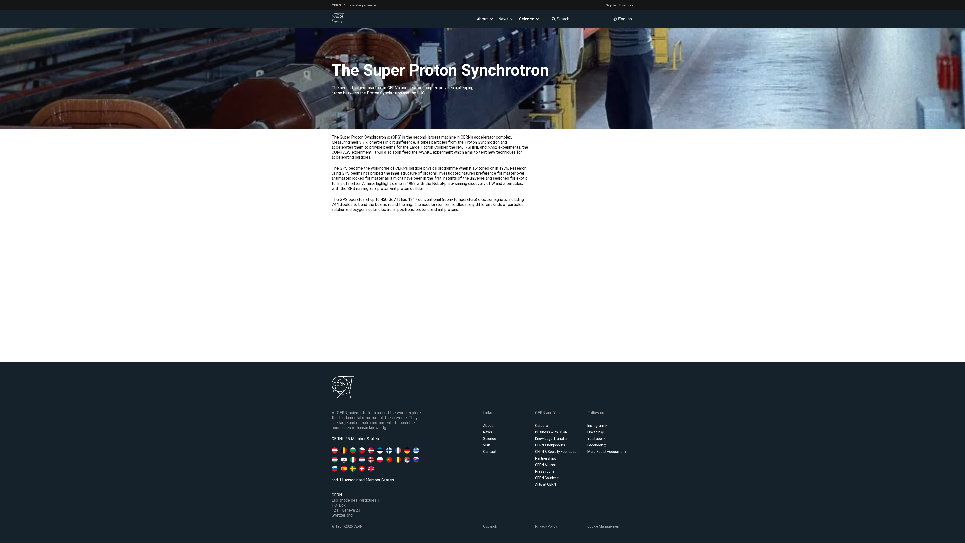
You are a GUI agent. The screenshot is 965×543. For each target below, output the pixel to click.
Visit (486, 445)
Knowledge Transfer (551, 439)
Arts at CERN (545, 484)
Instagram (596, 426)
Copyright (491, 526)
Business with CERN (551, 432)
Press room (544, 471)
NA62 (492, 147)
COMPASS (341, 152)
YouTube (595, 439)
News (487, 432)
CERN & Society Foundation (557, 452)
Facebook (595, 445)
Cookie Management (604, 526)
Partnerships (545, 458)
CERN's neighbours (550, 445)
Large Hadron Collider (428, 147)
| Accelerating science (354, 5)
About (488, 426)
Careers (541, 426)
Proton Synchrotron (482, 142)
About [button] (482, 19)
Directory (626, 5)
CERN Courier (546, 478)
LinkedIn (594, 432)
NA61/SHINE (467, 147)
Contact (489, 452)
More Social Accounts (605, 452)
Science (526, 19)
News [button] (503, 19)
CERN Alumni (545, 465)
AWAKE (425, 152)
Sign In (611, 5)
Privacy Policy (546, 526)
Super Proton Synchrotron (363, 137)
